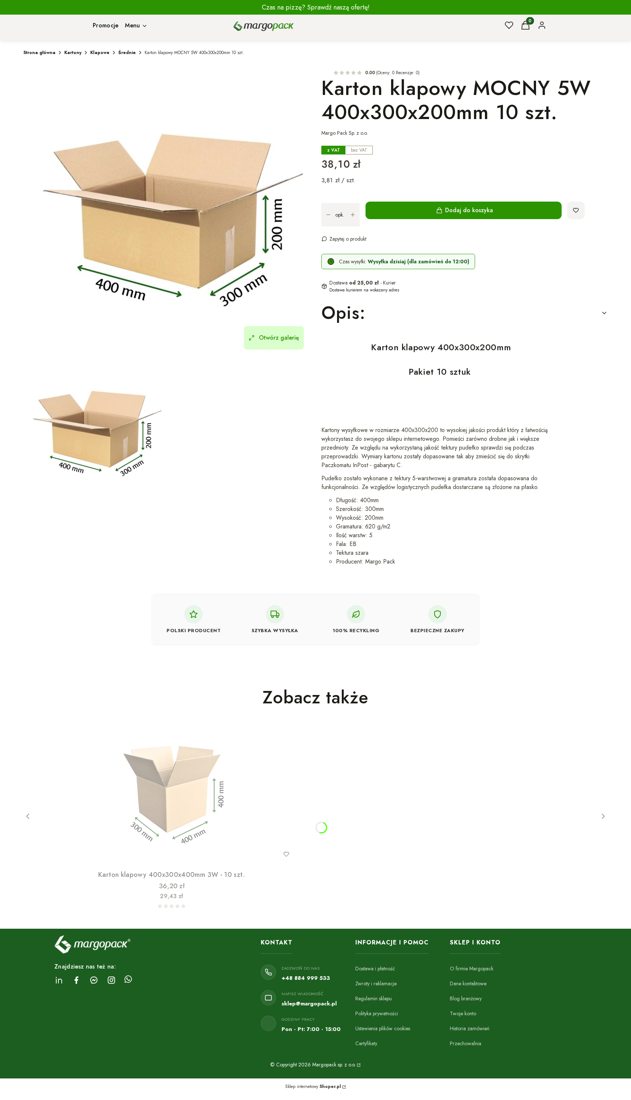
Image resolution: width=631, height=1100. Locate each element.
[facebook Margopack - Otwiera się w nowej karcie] (76, 980)
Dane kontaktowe (468, 983)
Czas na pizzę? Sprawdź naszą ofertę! (316, 7)
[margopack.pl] (358, 1064)
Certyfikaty (366, 1043)
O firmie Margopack (471, 968)
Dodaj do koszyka (469, 210)
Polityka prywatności (376, 1013)
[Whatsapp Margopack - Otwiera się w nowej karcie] (128, 980)
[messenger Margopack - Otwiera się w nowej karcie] (93, 980)
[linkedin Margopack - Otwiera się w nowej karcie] (58, 980)
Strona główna (39, 52)
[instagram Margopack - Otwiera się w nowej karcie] (111, 980)
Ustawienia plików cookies (382, 1028)
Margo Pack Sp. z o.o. (344, 133)
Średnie (127, 52)
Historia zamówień (469, 1028)
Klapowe (100, 52)
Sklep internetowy (313, 1086)
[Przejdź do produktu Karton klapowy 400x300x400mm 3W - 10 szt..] (171, 794)
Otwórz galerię (279, 337)
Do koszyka (156, 854)
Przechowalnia (465, 1043)
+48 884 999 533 (306, 978)
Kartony (72, 52)
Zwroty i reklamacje (376, 983)
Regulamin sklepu (373, 998)
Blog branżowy (466, 998)
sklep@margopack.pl (309, 1003)
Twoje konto (463, 1013)
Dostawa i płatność (375, 968)
